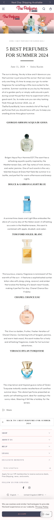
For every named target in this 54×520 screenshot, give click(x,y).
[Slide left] (4, 2)
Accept (22, 514)
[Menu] (3, 9)
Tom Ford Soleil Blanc (27, 234)
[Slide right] (50, 2)
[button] (43, 9)
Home (11, 41)
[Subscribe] (50, 468)
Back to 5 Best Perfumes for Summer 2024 (29, 422)
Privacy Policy (41, 506)
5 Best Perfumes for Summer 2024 (29, 41)
